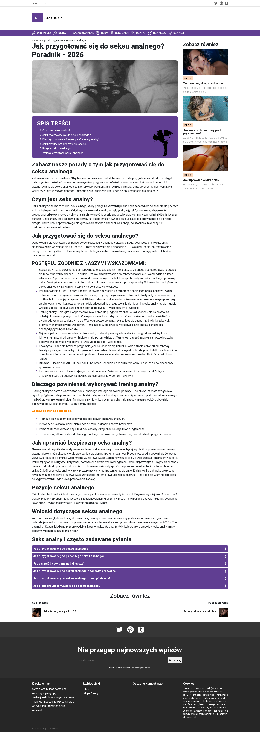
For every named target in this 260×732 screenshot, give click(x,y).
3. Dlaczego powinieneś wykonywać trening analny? (70, 139)
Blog (44, 3)
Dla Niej (178, 32)
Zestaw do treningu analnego (51, 411)
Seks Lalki (122, 32)
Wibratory (44, 32)
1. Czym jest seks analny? (55, 130)
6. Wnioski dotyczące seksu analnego (61, 153)
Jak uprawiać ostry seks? (202, 180)
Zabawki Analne (83, 32)
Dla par (141, 32)
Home (35, 40)
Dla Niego (159, 32)
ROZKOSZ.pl (48, 18)
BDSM (104, 32)
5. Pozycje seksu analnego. (55, 148)
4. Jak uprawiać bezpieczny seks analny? (63, 144)
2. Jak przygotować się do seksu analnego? (65, 135)
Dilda (62, 32)
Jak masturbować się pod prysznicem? (202, 131)
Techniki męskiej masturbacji (204, 83)
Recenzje (36, 3)
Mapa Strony (91, 693)
